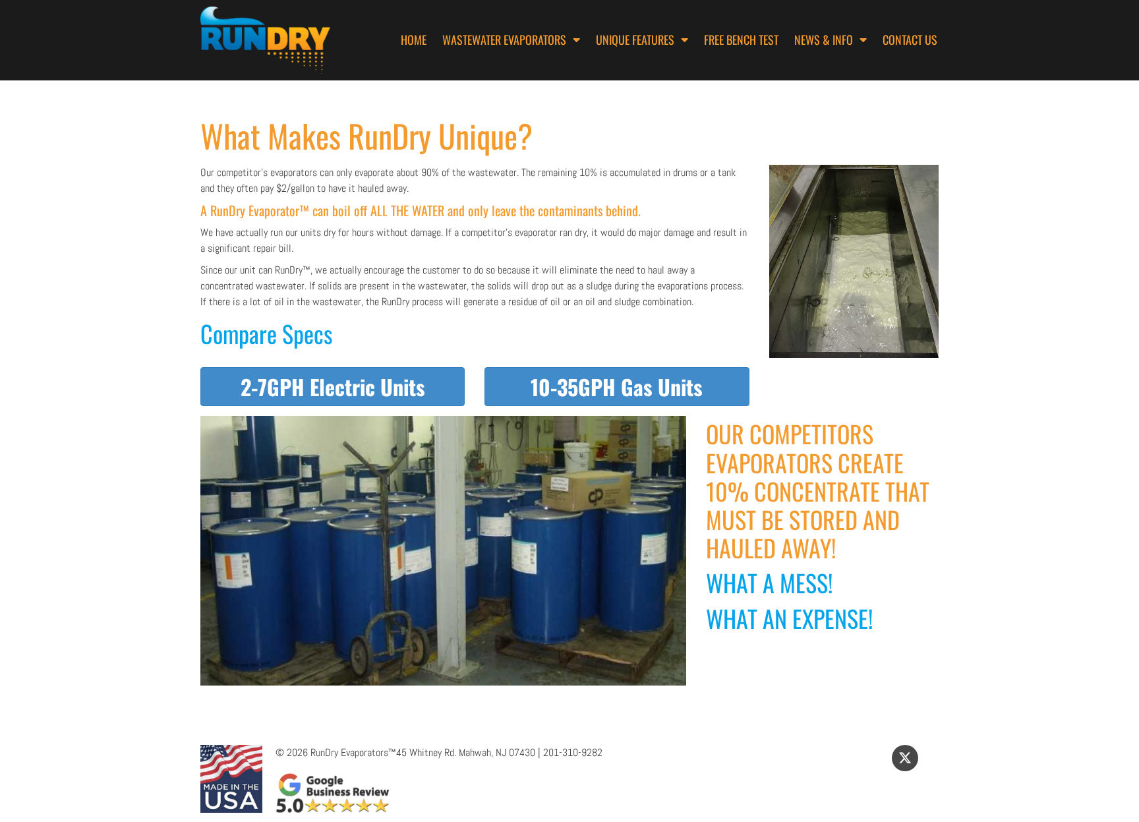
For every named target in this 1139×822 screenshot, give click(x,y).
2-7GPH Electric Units (333, 386)
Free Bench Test (741, 39)
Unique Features (635, 39)
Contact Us (910, 39)
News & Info (823, 39)
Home (413, 39)
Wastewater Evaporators (504, 39)
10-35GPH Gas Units (617, 386)
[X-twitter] (905, 758)
